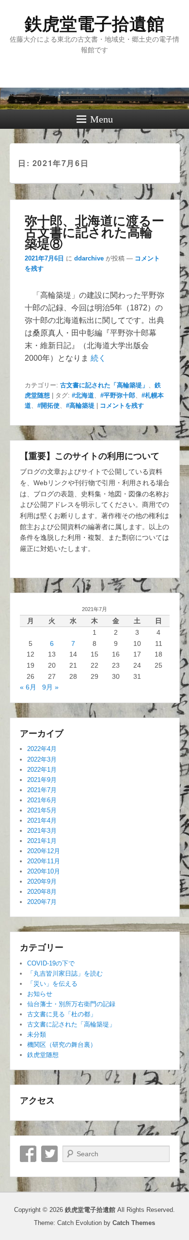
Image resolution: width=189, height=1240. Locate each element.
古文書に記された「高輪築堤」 (104, 385)
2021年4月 (42, 820)
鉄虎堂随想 (43, 1054)
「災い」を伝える (52, 983)
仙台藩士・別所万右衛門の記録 (71, 1004)
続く (98, 358)
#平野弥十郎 (117, 395)
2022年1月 (42, 769)
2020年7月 (42, 901)
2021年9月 (42, 779)
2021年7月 (42, 790)
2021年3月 (42, 830)
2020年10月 (43, 871)
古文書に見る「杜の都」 (61, 1014)
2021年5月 (42, 810)
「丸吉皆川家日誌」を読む (65, 973)
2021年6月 (42, 800)
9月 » (50, 687)
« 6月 (28, 687)
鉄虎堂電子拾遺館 (94, 24)
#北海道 (83, 395)
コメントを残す (122, 405)
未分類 (36, 1034)
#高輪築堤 (80, 405)
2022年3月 (42, 759)
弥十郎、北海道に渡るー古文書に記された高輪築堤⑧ (94, 231)
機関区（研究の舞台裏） (61, 1044)
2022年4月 (42, 748)
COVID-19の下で (51, 963)
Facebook (28, 1154)
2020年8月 (42, 891)
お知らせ (39, 993)
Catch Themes (133, 1222)
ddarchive (89, 258)
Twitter (49, 1154)
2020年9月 (42, 881)
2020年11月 (43, 861)
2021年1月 (42, 840)
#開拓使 (48, 405)
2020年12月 (43, 851)
